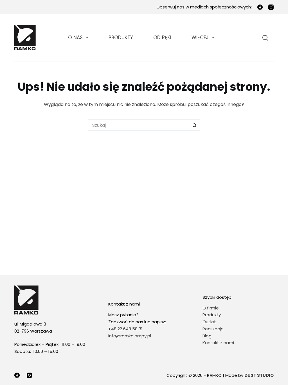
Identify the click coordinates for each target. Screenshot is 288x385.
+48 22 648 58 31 (125, 329)
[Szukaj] (265, 38)
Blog (207, 336)
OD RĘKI (162, 37)
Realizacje (213, 329)
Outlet (209, 322)
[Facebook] (260, 7)
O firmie (210, 308)
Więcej (200, 37)
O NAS (75, 37)
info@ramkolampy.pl (129, 336)
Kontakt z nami (218, 343)
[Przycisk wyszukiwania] (194, 125)
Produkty (121, 37)
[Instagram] (271, 7)
